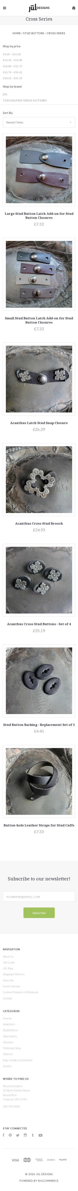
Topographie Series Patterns (25, 100)
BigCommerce (48, 1180)
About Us (8, 956)
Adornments (10, 1036)
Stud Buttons (10, 1030)
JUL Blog (8, 968)
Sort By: (8, 112)
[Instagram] (25, 1135)
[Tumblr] (32, 1135)
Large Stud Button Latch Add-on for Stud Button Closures (39, 216)
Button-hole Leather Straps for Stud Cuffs (39, 825)
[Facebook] (3, 1135)
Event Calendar (11, 986)
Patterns (8, 1054)
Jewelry (7, 1066)
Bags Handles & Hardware (18, 1060)
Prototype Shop (12, 1048)
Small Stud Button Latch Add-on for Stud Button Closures (39, 320)
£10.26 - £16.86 (12, 60)
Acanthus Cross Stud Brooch (39, 523)
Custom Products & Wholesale (20, 992)
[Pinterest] (10, 1135)
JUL (5, 94)
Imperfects (9, 1024)
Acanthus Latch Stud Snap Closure (39, 423)
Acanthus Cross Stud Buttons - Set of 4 (39, 624)
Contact (7, 998)
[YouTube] (40, 1135)
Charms (7, 1018)
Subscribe (8, 980)
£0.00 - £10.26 (12, 54)
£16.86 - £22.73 (12, 66)
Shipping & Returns (14, 974)
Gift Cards (9, 962)
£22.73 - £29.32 (12, 72)
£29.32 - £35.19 (12, 78)
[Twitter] (18, 1135)
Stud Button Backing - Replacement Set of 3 (39, 725)
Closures (8, 1042)
